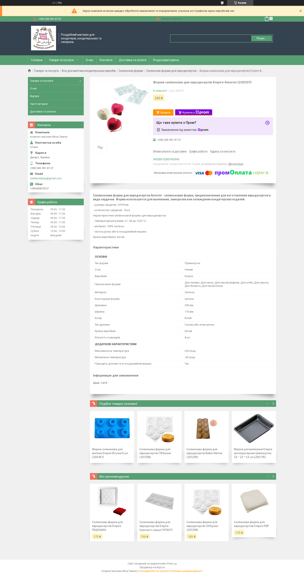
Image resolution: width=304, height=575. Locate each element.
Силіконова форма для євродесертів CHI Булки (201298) (155, 453)
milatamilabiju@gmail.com (46, 178)
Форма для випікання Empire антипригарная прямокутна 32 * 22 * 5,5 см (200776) (253, 453)
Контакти (106, 60)
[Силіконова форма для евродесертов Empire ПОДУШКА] (112, 501)
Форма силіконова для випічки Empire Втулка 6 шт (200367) (110, 453)
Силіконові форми (131, 70)
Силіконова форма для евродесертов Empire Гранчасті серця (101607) (155, 525)
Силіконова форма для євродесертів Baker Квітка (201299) (204, 453)
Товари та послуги (61, 60)
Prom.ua (172, 563)
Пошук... (261, 38)
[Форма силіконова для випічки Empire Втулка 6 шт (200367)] (112, 428)
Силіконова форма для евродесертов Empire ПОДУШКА (107, 525)
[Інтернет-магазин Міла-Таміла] (43, 38)
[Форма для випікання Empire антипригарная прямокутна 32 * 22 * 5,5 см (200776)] (254, 428)
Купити (165, 112)
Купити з (189, 112)
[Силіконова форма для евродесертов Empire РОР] (254, 501)
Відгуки (34, 96)
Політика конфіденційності (186, 571)
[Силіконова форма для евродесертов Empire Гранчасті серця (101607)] (159, 501)
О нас (89, 60)
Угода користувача (166, 60)
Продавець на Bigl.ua (152, 567)
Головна (36, 60)
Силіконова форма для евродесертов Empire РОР (251, 524)
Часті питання (39, 103)
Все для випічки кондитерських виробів (89, 70)
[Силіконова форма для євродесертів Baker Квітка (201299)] (207, 428)
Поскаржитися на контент (154, 571)
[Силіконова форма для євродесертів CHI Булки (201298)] (159, 428)
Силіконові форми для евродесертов (171, 70)
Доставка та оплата (132, 60)
